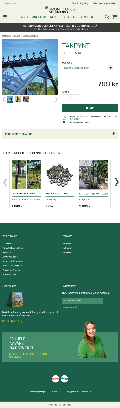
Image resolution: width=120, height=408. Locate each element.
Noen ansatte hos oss (12, 261)
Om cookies (56, 392)
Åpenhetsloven (9, 275)
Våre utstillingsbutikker (12, 248)
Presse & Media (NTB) (12, 266)
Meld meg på (70, 307)
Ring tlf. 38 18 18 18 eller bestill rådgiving (28, 355)
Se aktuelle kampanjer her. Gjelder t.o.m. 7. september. (60, 29)
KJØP (90, 108)
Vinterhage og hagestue (38, 16)
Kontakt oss (7, 244)
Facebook (67, 244)
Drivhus (69, 16)
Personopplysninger (37, 392)
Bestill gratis (10, 321)
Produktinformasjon (18, 134)
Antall (65, 91)
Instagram (67, 248)
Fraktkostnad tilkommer (60, 405)
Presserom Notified (11, 270)
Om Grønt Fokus (10, 257)
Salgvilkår (6, 253)
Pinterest (66, 253)
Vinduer (87, 16)
